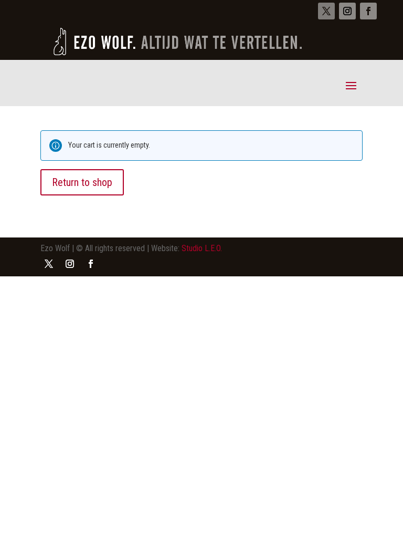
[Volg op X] (326, 11)
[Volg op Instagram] (347, 11)
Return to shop (82, 182)
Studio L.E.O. (202, 248)
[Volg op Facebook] (368, 11)
